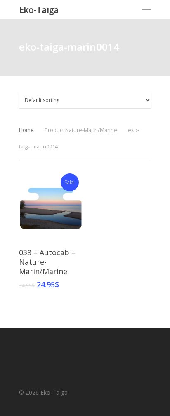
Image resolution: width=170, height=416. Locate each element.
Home (26, 130)
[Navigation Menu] (146, 9)
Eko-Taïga (39, 9)
